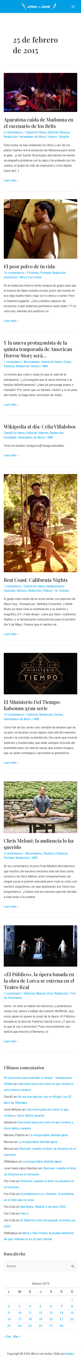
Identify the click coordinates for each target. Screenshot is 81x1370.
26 (40, 1326)
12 (40, 1313)
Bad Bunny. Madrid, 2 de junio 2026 (43, 1207)
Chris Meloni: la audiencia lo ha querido (38, 843)
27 (51, 1326)
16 (9, 1319)
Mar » (17, 1336)
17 (19, 1319)
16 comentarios (14, 273)
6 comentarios (13, 132)
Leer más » (11, 180)
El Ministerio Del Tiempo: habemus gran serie (32, 705)
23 (9, 1326)
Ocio (50, 993)
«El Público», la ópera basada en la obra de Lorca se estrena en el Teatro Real (39, 980)
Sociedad (10, 437)
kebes (70, 1353)
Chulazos (49, 853)
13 (51, 1313)
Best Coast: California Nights (35, 580)
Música (64, 132)
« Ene (7, 1336)
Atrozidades (32, 362)
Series (35, 366)
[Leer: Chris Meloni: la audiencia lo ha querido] (40, 807)
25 (30, 1326)
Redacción (11, 136)
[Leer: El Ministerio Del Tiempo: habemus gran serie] (40, 673)
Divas (67, 362)
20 (51, 1319)
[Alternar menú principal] (73, 6)
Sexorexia (10, 277)
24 (19, 1326)
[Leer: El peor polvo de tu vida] (40, 228)
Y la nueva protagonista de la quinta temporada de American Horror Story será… (38, 349)
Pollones (33, 273)
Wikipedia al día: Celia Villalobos (40, 426)
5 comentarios (13, 853)
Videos (52, 136)
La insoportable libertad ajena (48, 1135)
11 (30, 1313)
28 (61, 1326)
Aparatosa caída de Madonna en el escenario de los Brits (38, 122)
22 (72, 1319)
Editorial (53, 132)
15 (72, 1313)
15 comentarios (14, 714)
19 (40, 1319)
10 (19, 1313)
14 (61, 1313)
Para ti (24, 1213)
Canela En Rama (35, 132)
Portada (45, 273)
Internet (43, 433)
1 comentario (12, 362)
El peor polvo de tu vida (29, 266)
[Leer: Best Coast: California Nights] (40, 523)
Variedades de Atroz (32, 136)
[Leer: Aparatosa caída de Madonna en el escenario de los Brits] (40, 92)
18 (30, 1319)
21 (61, 1319)
